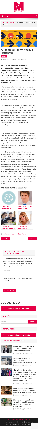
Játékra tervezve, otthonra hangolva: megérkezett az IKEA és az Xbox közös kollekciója (23, 403)
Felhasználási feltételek (28, 424)
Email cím (6, 270)
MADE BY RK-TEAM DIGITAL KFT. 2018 (19, 420)
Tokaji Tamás (16, 59)
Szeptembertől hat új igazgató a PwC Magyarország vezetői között (25, 360)
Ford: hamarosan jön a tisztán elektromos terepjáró (7, 239)
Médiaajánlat (19, 422)
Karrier (4, 56)
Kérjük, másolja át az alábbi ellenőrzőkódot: (18, 278)
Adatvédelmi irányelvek (12, 424)
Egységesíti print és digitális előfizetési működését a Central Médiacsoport (24, 349)
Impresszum (10, 422)
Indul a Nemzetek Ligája (33, 239)
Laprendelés (29, 422)
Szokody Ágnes (21, 234)
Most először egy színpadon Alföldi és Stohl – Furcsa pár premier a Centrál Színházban (24, 390)
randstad (12, 234)
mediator (5, 234)
